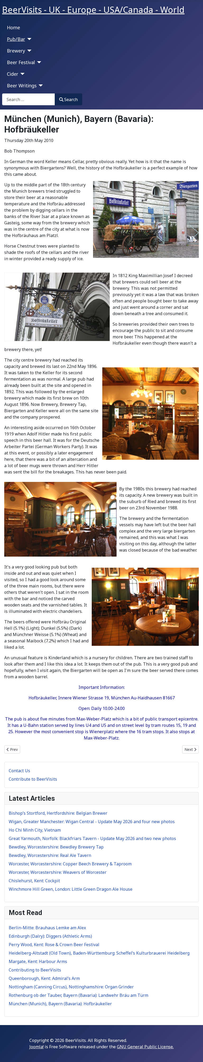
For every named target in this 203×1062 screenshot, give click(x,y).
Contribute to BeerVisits (33, 779)
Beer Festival (21, 62)
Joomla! (36, 1047)
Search (71, 99)
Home (13, 27)
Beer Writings (21, 85)
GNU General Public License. (145, 1047)
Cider (12, 74)
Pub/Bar (16, 39)
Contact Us (19, 771)
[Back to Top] (194, 1052)
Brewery (16, 51)
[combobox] (28, 99)
